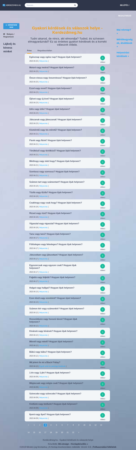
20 (62, 432)
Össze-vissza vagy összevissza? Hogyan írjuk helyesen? (58, 78)
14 (28, 432)
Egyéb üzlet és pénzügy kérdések (52, 366)
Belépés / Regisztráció (124, 10)
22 (73, 432)
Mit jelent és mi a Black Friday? (44, 362)
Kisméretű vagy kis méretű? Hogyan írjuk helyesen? (55, 130)
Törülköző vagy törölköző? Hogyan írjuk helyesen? (55, 151)
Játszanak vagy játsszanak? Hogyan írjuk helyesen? (55, 119)
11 (90, 425)
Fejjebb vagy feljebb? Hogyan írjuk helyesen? (52, 277)
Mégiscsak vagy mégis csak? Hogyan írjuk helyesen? (56, 383)
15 (34, 432)
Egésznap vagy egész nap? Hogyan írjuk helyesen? (55, 57)
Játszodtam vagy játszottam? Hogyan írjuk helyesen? (56, 255)
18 (51, 432)
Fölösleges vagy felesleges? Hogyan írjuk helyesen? (55, 244)
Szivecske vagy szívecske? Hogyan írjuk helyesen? (55, 394)
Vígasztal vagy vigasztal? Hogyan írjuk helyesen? (54, 223)
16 (40, 432)
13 (101, 425)
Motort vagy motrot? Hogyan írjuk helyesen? (51, 67)
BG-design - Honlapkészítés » (73, 444)
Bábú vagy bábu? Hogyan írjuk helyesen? (50, 352)
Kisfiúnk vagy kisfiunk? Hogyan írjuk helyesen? (53, 404)
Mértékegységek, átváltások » (125, 43)
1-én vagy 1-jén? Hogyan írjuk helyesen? (49, 373)
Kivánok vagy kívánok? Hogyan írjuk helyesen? (53, 331)
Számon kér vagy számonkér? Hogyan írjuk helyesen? (56, 308)
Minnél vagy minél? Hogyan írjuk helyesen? (51, 341)
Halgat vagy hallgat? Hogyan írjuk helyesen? (51, 288)
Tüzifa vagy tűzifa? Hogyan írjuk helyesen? (51, 192)
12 (95, 425)
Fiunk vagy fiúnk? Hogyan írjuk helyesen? (50, 140)
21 (68, 432)
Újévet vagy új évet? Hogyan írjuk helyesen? (51, 99)
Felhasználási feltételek (104, 447)
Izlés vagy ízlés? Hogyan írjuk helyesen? (49, 109)
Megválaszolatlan (44, 50)
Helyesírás (43, 61)
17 (45, 432)
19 (56, 432)
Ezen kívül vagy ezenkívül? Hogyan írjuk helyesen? (55, 298)
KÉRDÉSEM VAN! (12, 26)
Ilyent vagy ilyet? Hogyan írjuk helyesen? (50, 414)
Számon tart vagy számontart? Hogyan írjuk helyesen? (56, 182)
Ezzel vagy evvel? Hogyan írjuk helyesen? (50, 88)
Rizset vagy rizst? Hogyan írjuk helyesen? (50, 213)
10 (84, 425)
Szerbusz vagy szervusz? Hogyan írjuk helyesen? (54, 171)
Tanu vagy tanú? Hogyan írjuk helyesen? (50, 234)
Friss (29, 50)
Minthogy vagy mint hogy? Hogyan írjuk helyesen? (55, 161)
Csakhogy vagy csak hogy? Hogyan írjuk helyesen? (55, 203)
